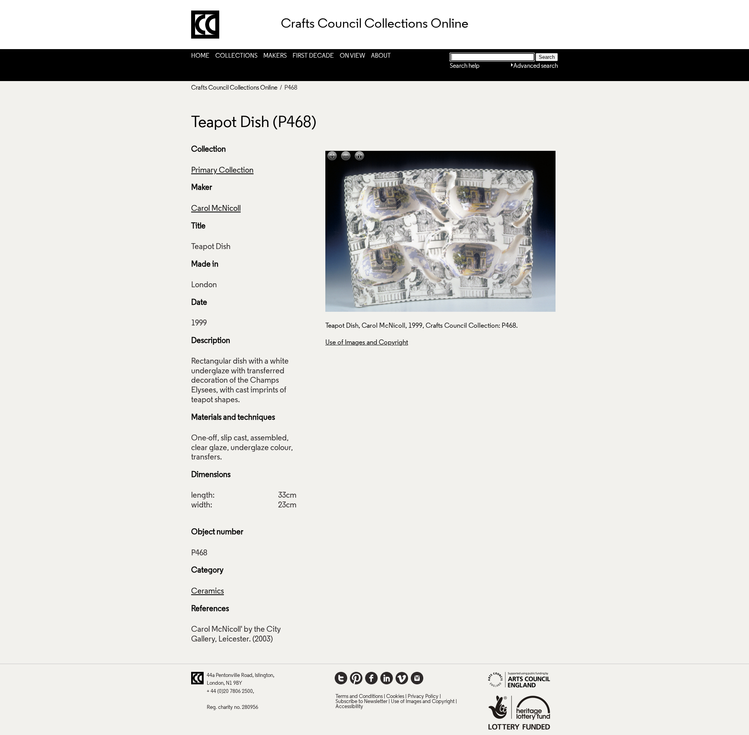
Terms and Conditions (359, 696)
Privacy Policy (423, 696)
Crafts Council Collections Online (234, 88)
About (381, 56)
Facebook (371, 678)
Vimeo (402, 678)
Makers (275, 56)
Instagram (417, 678)
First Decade (313, 56)
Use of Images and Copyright (366, 342)
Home (200, 56)
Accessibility (349, 706)
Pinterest (356, 678)
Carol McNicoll (216, 209)
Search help (464, 66)
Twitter (341, 678)
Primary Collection (222, 171)
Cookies (395, 696)
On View (352, 56)
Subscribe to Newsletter (361, 701)
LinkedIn (386, 678)
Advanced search (535, 66)
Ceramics (207, 591)
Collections (236, 56)
